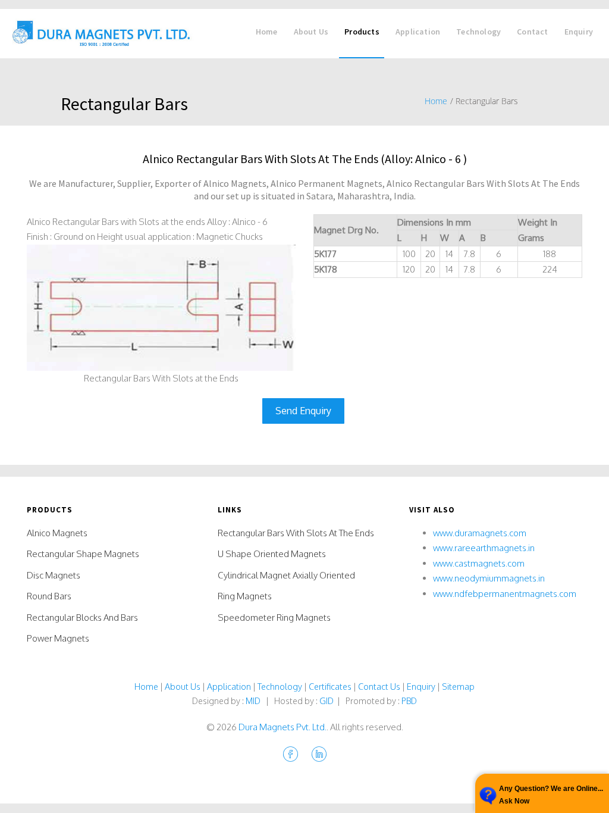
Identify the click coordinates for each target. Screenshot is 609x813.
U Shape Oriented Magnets (272, 553)
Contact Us (379, 686)
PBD (409, 700)
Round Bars (49, 596)
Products (361, 31)
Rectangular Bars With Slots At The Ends (296, 533)
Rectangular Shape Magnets (83, 553)
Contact (532, 31)
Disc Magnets (53, 575)
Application (417, 31)
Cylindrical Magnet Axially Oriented (286, 575)
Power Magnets (58, 638)
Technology (478, 31)
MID (253, 700)
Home (267, 31)
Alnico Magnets (57, 533)
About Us (311, 31)
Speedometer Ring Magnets (274, 617)
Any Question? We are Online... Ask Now (551, 794)
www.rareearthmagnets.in (484, 548)
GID (326, 700)
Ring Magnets (245, 596)
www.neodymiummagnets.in (489, 578)
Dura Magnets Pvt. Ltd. (282, 727)
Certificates (330, 686)
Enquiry (578, 31)
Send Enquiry (303, 411)
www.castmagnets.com (479, 563)
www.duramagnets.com (479, 533)
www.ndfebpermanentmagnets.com (504, 593)
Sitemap (458, 686)
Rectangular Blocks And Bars (82, 617)
